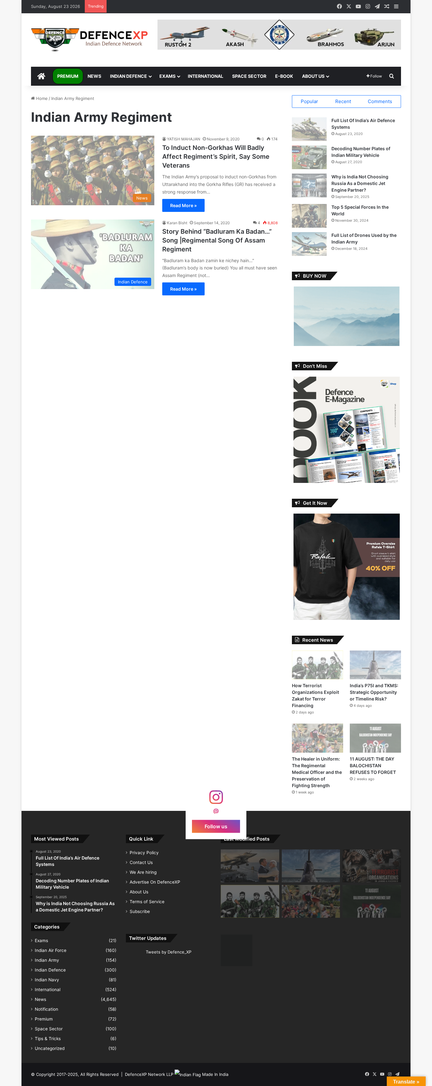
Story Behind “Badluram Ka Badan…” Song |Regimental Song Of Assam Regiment (217, 240)
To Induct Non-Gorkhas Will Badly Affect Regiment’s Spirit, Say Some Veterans (215, 156)
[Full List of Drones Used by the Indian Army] (309, 244)
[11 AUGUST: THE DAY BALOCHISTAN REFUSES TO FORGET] (375, 738)
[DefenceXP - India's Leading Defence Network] (89, 40)
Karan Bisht (177, 222)
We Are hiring (143, 872)
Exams (167, 76)
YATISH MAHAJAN (183, 139)
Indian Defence (128, 76)
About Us (313, 76)
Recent (343, 101)
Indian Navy (47, 979)
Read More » (183, 205)
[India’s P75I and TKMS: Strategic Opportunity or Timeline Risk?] (375, 665)
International (205, 76)
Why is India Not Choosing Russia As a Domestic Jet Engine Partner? (359, 183)
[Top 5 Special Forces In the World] (309, 216)
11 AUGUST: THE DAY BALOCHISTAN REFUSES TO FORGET (373, 765)
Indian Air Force (50, 950)
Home (41, 98)
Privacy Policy (144, 852)
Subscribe (140, 911)
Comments (380, 101)
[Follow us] (216, 800)
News (94, 76)
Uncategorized (50, 1048)
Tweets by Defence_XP (168, 951)
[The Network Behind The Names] (372, 865)
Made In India (215, 1074)
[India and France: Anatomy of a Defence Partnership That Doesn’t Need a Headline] (250, 865)
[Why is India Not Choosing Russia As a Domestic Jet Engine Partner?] (309, 185)
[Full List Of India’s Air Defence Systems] (309, 129)
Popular (309, 101)
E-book (284, 76)
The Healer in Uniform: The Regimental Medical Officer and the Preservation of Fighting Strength (317, 772)
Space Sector (249, 76)
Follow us (216, 826)
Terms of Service (147, 901)
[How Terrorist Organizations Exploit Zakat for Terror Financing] (317, 665)
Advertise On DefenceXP (155, 882)
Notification (46, 1009)
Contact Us (141, 862)
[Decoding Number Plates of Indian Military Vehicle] (309, 157)
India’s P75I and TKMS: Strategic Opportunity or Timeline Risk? (374, 692)
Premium (67, 76)
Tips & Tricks (48, 1038)
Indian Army (47, 960)
